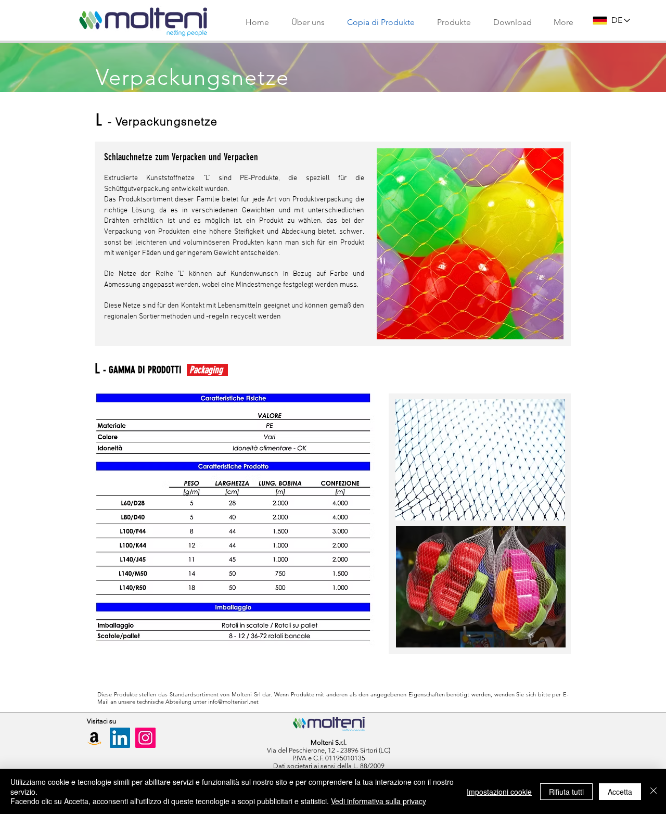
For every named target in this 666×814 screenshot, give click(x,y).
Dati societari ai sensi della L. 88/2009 (329, 766)
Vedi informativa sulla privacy (378, 801)
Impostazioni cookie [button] (499, 791)
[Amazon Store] (94, 738)
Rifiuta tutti (566, 791)
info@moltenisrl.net (233, 701)
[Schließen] (653, 791)
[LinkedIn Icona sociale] (120, 738)
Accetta (620, 791)
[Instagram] (145, 738)
